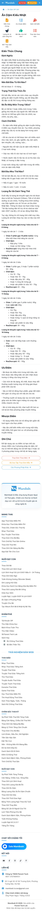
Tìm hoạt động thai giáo (12, 697)
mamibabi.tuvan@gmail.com (17, 888)
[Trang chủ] (4, 9)
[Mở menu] (39, 2)
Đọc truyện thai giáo (10, 534)
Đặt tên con (7, 741)
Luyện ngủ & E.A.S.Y (10, 822)
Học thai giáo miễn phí (11, 694)
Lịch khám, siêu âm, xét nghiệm (15, 734)
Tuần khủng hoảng (10, 819)
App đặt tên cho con (10, 551)
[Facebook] (9, 861)
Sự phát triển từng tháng (12, 774)
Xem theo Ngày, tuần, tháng (14, 701)
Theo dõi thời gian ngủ (11, 798)
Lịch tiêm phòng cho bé (12, 812)
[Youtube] (4, 861)
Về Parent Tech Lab (9, 634)
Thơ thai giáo (7, 677)
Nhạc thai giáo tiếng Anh (12, 667)
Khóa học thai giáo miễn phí (13, 524)
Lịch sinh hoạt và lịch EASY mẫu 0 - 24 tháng (21, 572)
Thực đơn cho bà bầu (11, 538)
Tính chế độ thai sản (10, 761)
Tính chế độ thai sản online (13, 541)
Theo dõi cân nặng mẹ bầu (13, 548)
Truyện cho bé (8, 603)
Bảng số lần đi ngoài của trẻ (14, 808)
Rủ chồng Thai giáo (14, 641)
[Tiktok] (20, 861)
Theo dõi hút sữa (9, 795)
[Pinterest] (26, 861)
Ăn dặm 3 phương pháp (11, 600)
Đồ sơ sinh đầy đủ (9, 748)
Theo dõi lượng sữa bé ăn (12, 785)
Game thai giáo (8, 690)
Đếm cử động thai (9, 755)
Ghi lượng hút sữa (9, 583)
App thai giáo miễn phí (11, 521)
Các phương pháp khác (20, 467)
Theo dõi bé (7, 565)
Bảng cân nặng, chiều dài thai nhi (16, 720)
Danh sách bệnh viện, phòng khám (16, 758)
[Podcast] (15, 861)
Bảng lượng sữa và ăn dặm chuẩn (16, 791)
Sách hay (5, 638)
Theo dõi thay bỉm (9, 805)
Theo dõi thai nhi (9, 545)
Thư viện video (8, 631)
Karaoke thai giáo (9, 687)
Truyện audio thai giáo (11, 680)
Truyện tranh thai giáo (11, 684)
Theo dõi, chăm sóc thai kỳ (13, 528)
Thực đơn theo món (20, 458)
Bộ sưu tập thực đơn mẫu (20, 463)
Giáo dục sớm (7, 593)
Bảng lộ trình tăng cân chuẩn (14, 727)
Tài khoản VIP (7, 621)
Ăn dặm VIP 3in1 (13, 9)
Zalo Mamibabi (16, 846)
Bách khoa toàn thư (10, 627)
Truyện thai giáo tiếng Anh (13, 673)
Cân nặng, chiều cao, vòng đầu (15, 778)
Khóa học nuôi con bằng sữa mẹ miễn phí (19, 586)
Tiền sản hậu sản (9, 737)
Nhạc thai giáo (8, 531)
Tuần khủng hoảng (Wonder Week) (16, 579)
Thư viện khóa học (9, 624)
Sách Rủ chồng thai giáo (12, 704)
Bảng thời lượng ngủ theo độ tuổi (16, 802)
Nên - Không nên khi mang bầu (15, 744)
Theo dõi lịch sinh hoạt (11, 569)
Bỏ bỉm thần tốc (13, 644)
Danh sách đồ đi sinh (11, 751)
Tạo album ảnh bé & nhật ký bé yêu (16, 606)
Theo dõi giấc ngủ (9, 576)
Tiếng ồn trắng (8, 826)
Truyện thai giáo (9, 670)
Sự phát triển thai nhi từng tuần (15, 717)
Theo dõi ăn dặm (9, 788)
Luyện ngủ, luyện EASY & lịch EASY (17, 596)
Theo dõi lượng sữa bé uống (14, 589)
